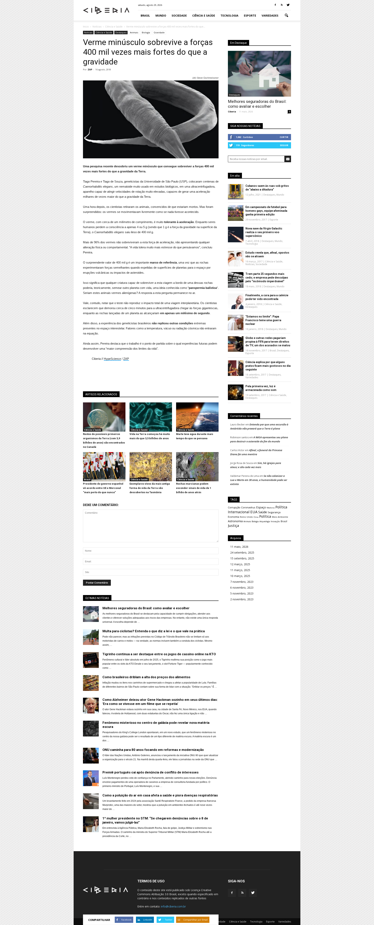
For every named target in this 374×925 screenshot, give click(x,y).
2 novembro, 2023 (241, 599)
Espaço (261, 507)
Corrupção (234, 507)
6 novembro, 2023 (241, 587)
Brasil (145, 15)
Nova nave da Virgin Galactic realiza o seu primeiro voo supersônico (263, 232)
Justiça (233, 525)
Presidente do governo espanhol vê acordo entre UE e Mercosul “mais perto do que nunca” (103, 488)
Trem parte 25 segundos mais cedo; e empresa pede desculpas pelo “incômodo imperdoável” (266, 277)
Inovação (275, 521)
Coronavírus (248, 507)
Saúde (262, 512)
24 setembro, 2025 (242, 552)
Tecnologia (229, 15)
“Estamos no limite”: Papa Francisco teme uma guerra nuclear (263, 320)
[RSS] (282, 5)
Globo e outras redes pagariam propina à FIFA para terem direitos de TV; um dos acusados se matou (267, 341)
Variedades (270, 15)
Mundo (160, 15)
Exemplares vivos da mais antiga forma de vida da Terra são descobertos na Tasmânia (150, 488)
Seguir (284, 145)
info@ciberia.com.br (173, 906)
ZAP (90, 69)
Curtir (284, 137)
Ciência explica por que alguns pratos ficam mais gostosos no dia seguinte (268, 366)
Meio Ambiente (280, 516)
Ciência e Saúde (203, 15)
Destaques (121, 32)
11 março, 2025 (240, 570)
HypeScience (112, 358)
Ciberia (232, 111)
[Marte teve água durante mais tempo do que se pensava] (197, 430)
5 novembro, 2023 (241, 593)
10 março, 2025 (240, 576)
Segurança (274, 512)
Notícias (88, 32)
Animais (134, 32)
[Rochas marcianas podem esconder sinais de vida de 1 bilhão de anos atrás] (197, 480)
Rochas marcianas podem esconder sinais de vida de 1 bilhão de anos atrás (193, 488)
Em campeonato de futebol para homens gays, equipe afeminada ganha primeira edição (266, 210)
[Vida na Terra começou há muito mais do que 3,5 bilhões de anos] (151, 430)
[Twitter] (288, 5)
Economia (233, 516)
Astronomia (235, 521)
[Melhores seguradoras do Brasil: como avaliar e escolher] (259, 74)
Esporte (250, 15)
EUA (254, 511)
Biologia (146, 32)
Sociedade (179, 15)
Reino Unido (246, 516)
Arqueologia (264, 521)
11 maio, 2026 (239, 546)
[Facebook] (275, 5)
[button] (286, 15)
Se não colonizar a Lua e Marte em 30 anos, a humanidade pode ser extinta (258, 480)
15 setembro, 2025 (242, 558)
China (256, 517)
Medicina (271, 507)
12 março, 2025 (240, 564)
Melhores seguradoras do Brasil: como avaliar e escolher (257, 104)
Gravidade (159, 32)
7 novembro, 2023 (241, 582)
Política (265, 516)
